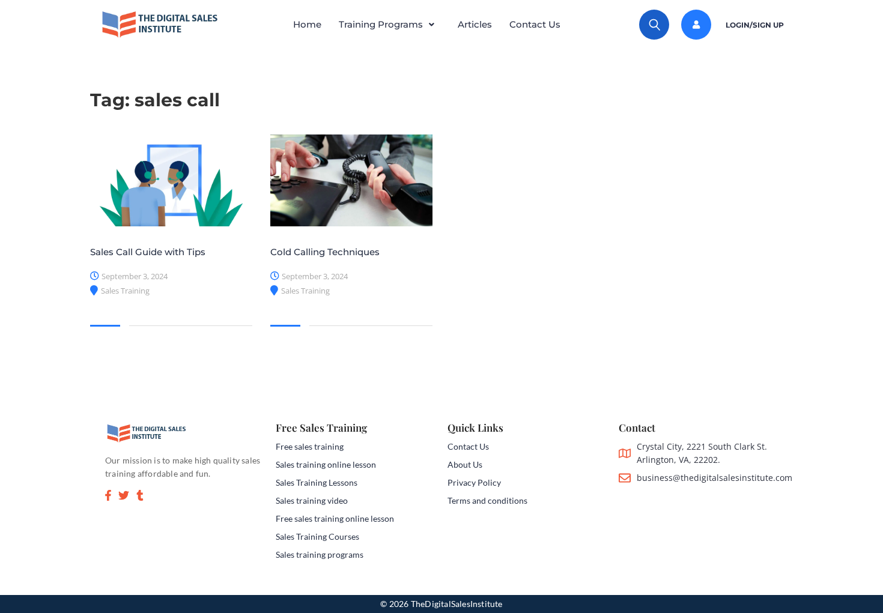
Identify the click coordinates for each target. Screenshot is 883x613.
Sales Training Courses (317, 536)
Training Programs (381, 24)
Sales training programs (319, 554)
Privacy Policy (474, 482)
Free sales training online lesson (335, 518)
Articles (475, 24)
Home (307, 24)
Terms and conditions (487, 500)
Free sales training (310, 446)
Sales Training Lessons (316, 482)
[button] (389, 24)
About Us (465, 464)
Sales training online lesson (326, 464)
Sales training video (312, 500)
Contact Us (534, 24)
